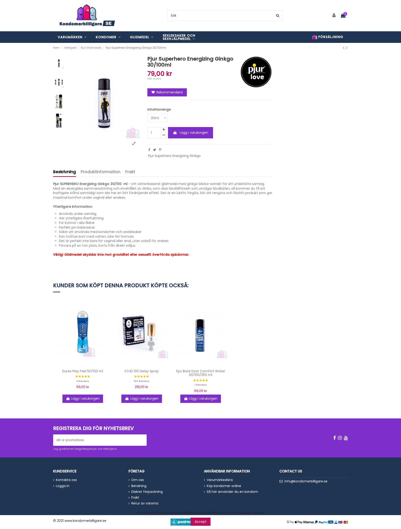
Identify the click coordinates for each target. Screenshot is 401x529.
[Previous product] (344, 47)
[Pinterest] (160, 149)
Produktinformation (100, 172)
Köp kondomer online (224, 486)
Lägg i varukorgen (194, 132)
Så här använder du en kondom (232, 492)
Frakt (130, 172)
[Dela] (149, 149)
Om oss (137, 480)
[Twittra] (154, 149)
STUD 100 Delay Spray (141, 371)
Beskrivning (64, 172)
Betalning (138, 486)
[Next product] (347, 47)
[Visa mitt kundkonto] (334, 15)
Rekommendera (169, 92)
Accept (201, 521)
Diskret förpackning (147, 492)
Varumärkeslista (220, 480)
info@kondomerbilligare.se (306, 481)
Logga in (62, 486)
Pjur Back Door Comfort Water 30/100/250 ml (200, 373)
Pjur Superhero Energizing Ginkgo (174, 155)
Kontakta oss (66, 480)
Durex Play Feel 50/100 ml (82, 371)
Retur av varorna (144, 503)
